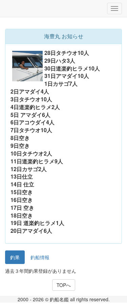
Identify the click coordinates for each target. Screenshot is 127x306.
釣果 (15, 257)
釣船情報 (39, 257)
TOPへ (64, 285)
